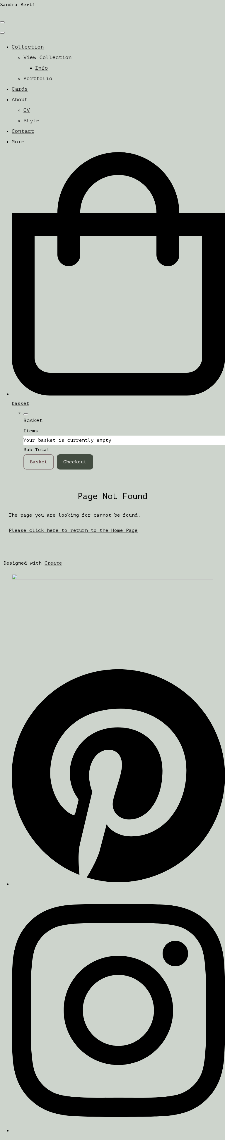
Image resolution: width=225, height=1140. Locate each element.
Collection (28, 47)
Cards (20, 89)
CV (26, 110)
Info (41, 68)
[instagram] (118, 1130)
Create (53, 563)
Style (31, 120)
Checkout (75, 462)
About (20, 99)
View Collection (47, 57)
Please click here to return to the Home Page (73, 530)
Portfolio (37, 78)
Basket (38, 462)
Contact (23, 131)
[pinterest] (118, 884)
